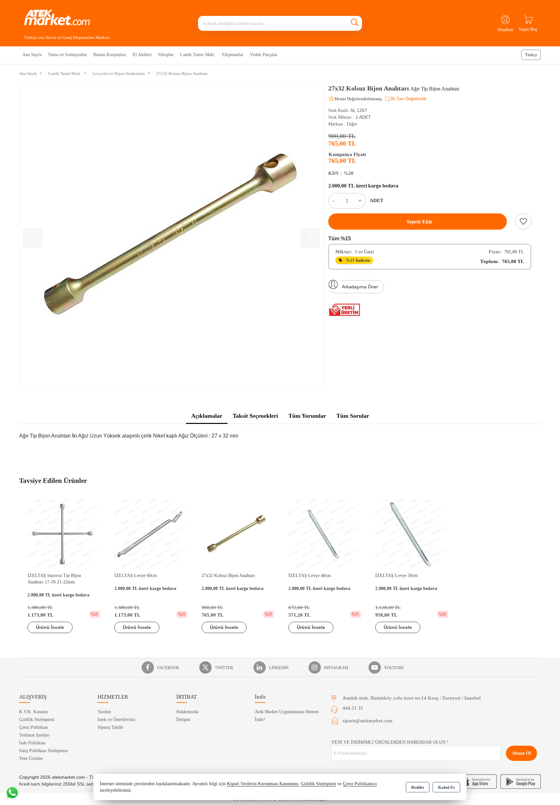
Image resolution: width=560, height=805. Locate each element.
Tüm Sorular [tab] (352, 416)
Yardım (104, 711)
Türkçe (531, 54)
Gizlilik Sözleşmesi (36, 719)
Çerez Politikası (33, 727)
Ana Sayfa (31, 54)
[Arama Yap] (354, 23)
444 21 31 (353, 708)
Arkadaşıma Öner (360, 286)
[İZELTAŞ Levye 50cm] (410, 533)
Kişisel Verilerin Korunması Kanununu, (263, 783)
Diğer (352, 124)
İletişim (183, 719)
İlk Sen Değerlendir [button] (408, 98)
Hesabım (505, 29)
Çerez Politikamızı (360, 783)
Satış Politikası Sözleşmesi (43, 750)
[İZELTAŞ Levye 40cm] (323, 533)
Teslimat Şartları (34, 735)
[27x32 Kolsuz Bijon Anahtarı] (171, 236)
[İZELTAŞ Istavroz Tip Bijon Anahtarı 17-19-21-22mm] (63, 533)
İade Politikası (32, 742)
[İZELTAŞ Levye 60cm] (149, 533)
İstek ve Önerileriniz (116, 719)
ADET (376, 200)
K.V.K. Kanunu (33, 711)
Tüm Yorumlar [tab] (307, 416)
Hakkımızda (187, 711)
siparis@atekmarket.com (367, 720)
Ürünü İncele (50, 627)
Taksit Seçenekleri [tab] (255, 416)
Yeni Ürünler (31, 758)
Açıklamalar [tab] (206, 416)
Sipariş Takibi (110, 727)
